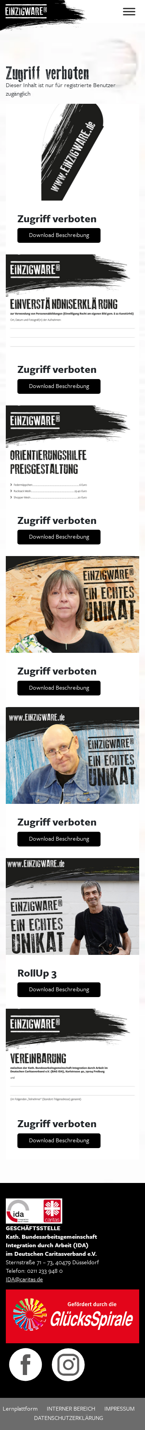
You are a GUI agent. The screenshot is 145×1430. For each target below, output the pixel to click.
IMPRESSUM (119, 1408)
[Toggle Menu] (129, 11)
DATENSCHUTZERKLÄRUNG (68, 1417)
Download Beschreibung (59, 234)
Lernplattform (20, 1408)
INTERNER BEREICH (71, 1408)
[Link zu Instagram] (68, 1364)
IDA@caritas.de (24, 1279)
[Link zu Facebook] (25, 1364)
